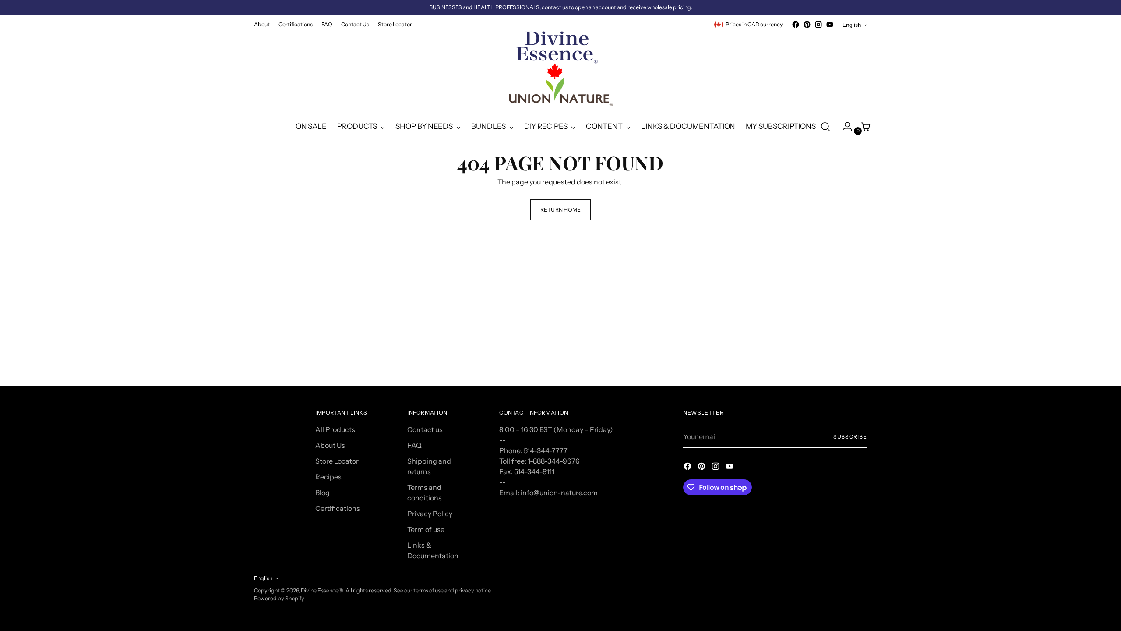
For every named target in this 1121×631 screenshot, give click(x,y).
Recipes (328, 476)
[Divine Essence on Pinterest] (807, 24)
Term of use (425, 529)
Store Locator (337, 461)
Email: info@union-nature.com (548, 492)
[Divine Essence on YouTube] (830, 24)
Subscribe (850, 436)
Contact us (425, 429)
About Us (330, 445)
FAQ (414, 445)
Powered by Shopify (279, 598)
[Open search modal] (825, 126)
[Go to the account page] (844, 126)
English (852, 24)
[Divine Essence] (560, 71)
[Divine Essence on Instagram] (818, 24)
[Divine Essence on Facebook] (796, 24)
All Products (335, 429)
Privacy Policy (429, 513)
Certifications (337, 508)
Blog (322, 492)
